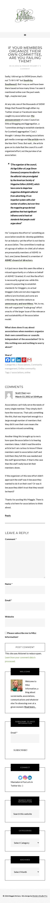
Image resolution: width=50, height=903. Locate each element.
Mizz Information (25, 16)
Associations (24, 364)
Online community (27, 368)
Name (8, 584)
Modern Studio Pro (39, 896)
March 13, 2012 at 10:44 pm (28, 396)
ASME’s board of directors (18, 260)
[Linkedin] (18, 359)
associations (18, 372)
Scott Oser (20, 393)
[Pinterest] (24, 359)
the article (33, 139)
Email (8, 600)
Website (9, 616)
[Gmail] (29, 359)
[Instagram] (25, 778)
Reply (8, 515)
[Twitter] (13, 359)
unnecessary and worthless (19, 303)
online (27, 372)
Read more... (30, 707)
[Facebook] (7, 359)
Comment (11, 539)
